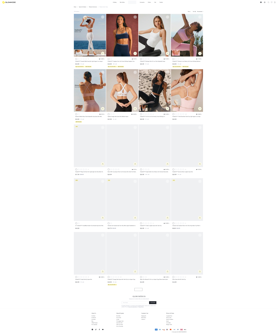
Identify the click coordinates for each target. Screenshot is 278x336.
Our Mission (94, 317)
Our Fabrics (94, 319)
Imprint (167, 321)
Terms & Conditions (169, 319)
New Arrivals (118, 317)
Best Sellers (118, 315)
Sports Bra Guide (119, 322)
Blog (92, 321)
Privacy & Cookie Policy (133, 306)
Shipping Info (143, 315)
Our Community (94, 324)
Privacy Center (168, 317)
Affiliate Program (95, 322)
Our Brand (93, 315)
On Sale (117, 319)
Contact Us (143, 319)
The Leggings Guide (119, 321)
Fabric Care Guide (119, 324)
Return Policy (143, 317)
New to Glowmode (119, 326)
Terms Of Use (141, 306)
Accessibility (168, 322)
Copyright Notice (169, 315)
